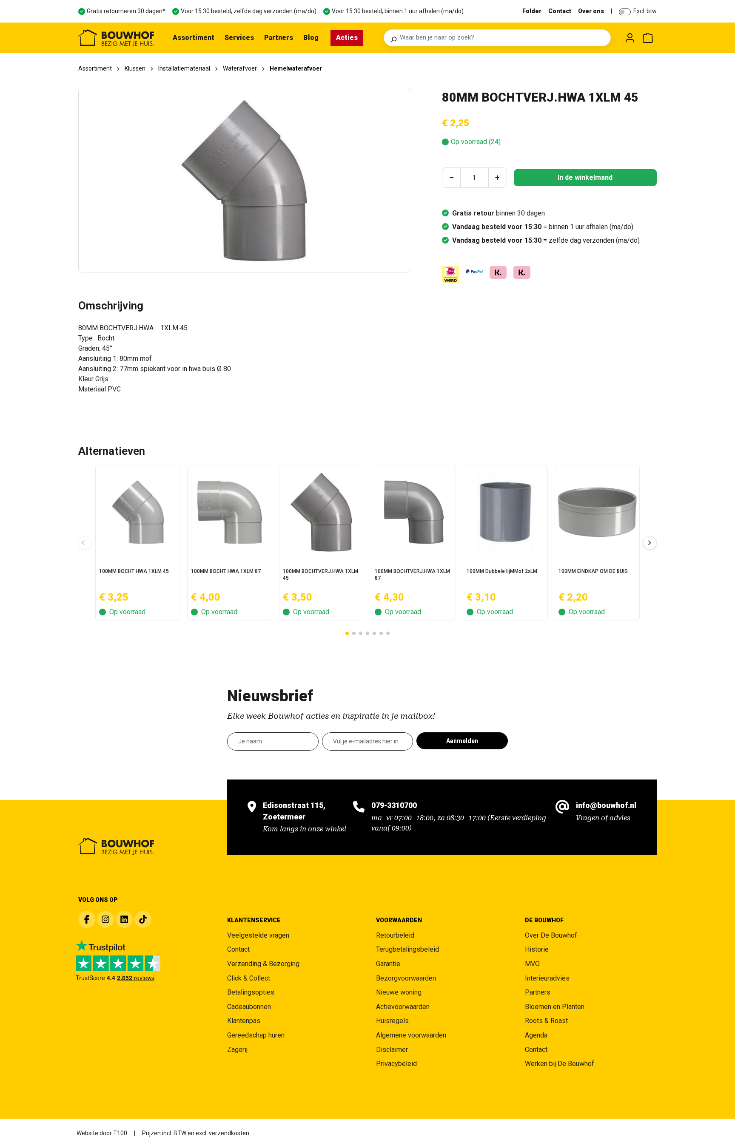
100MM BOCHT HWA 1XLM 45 (134, 571)
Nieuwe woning (399, 992)
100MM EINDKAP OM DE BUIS (593, 571)
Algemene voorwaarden (411, 1035)
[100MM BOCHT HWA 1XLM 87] (230, 512)
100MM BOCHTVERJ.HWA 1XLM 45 (320, 574)
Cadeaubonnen (249, 1007)
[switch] (625, 12)
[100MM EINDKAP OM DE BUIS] (597, 512)
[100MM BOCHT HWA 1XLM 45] (138, 512)
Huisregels (392, 1021)
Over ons (591, 11)
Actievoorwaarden (403, 1007)
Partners (537, 992)
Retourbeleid (395, 935)
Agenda (536, 1035)
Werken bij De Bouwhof (559, 1064)
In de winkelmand (585, 177)
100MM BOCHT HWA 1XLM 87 (226, 571)
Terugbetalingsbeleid (407, 949)
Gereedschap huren (256, 1035)
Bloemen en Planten (554, 1007)
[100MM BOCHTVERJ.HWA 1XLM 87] (413, 512)
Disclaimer (392, 1050)
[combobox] (503, 38)
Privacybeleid (396, 1064)
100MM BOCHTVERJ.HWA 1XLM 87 (412, 574)
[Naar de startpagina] (116, 37)
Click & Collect (248, 978)
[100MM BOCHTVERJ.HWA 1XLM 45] (321, 512)
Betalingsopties (250, 992)
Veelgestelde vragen (258, 935)
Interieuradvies (547, 978)
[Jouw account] (630, 38)
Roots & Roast (546, 1021)
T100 (120, 1133)
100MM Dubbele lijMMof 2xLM (502, 571)
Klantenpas (243, 1021)
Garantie (388, 964)
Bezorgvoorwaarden (406, 978)
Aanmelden (462, 740)
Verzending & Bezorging (263, 964)
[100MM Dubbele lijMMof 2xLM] (505, 512)
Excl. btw (645, 11)
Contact (559, 11)
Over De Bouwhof (551, 935)
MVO (532, 964)
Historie (537, 949)
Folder (531, 11)
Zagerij (237, 1050)
